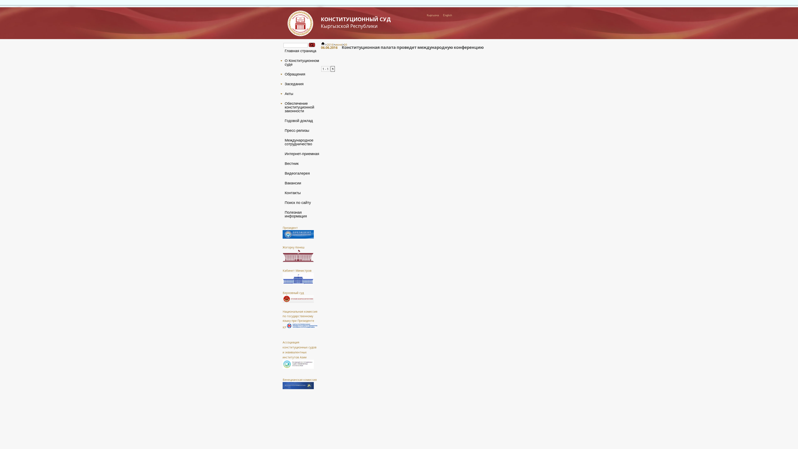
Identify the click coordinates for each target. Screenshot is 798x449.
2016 (330, 45)
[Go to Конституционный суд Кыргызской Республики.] (323, 45)
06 (345, 45)
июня (338, 45)
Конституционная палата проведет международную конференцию (413, 47)
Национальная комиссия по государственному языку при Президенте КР (300, 319)
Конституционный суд (356, 22)
